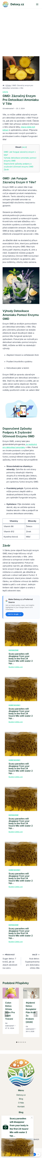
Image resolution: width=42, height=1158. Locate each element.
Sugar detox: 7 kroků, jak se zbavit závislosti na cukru (10, 961)
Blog (21, 1099)
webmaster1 (9, 108)
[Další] (35, 1014)
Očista (5, 92)
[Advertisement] (21, 31)
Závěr (6, 169)
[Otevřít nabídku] (37, 4)
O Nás (21, 1103)
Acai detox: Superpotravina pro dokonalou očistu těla (32, 961)
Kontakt (21, 1106)
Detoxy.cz (21, 1095)
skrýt (24, 147)
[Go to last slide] (6, 1014)
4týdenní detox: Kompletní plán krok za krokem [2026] (31, 1012)
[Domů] (3, 85)
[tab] (16, 1042)
